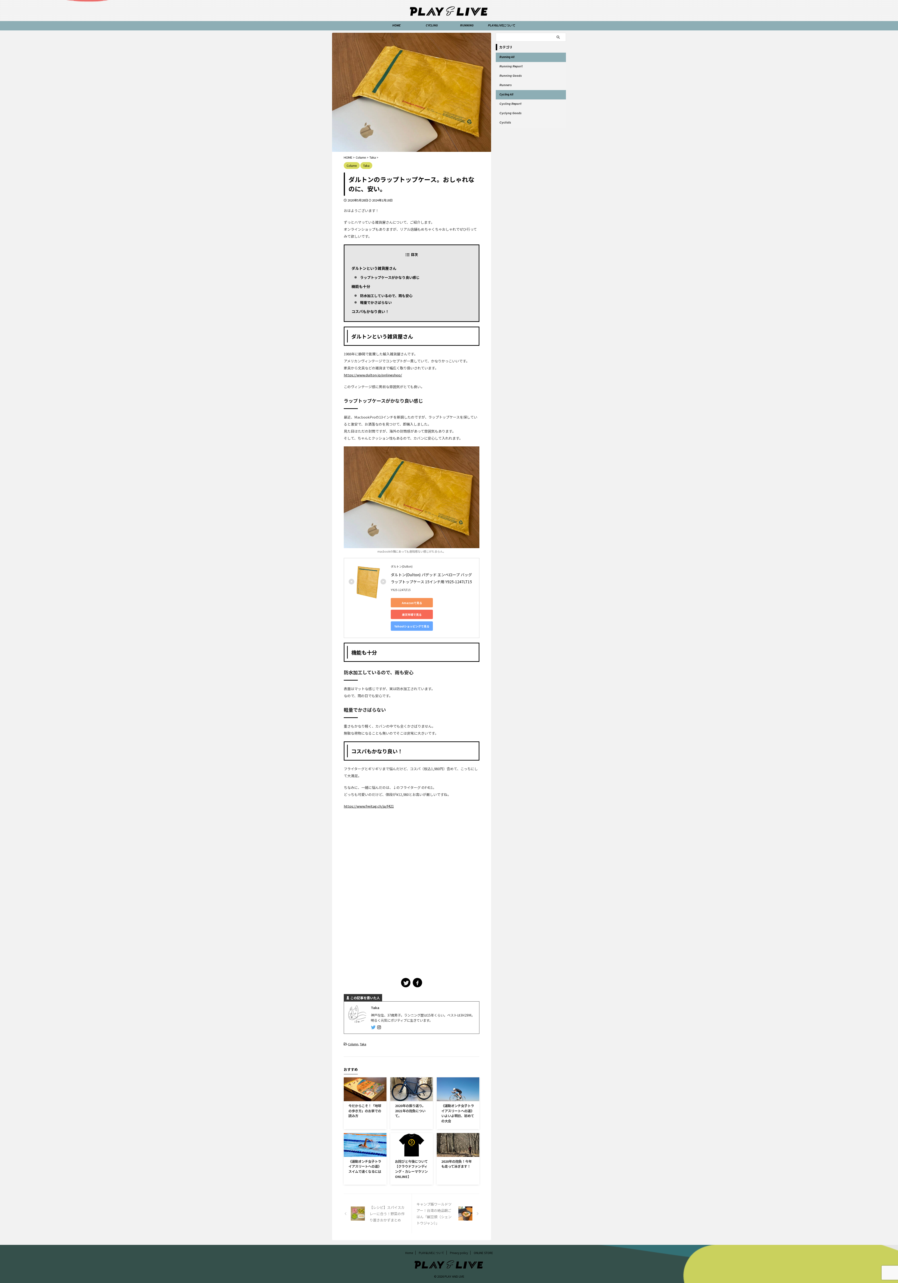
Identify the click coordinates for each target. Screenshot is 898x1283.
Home (409, 1253)
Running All (506, 57)
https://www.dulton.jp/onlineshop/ (373, 374)
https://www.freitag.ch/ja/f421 (369, 806)
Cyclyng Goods (510, 113)
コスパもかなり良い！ (370, 311)
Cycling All (506, 95)
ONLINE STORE (483, 1253)
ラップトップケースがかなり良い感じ (390, 277)
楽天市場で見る (412, 614)
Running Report (510, 67)
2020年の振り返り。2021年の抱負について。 (410, 1110)
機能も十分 (360, 286)
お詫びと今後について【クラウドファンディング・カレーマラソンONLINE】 (411, 1169)
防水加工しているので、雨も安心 (386, 295)
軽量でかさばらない (376, 302)
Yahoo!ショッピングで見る (411, 626)
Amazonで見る (412, 603)
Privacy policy (459, 1253)
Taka (363, 1044)
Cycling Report (510, 104)
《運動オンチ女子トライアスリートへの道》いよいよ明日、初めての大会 (457, 1113)
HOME (396, 26)
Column (353, 1044)
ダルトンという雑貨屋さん (373, 268)
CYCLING (432, 26)
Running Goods (510, 76)
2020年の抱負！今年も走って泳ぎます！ (456, 1164)
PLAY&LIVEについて (501, 26)
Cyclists (505, 123)
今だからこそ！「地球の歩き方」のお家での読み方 (364, 1110)
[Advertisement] (386, 854)
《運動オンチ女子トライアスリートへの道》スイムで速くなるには (364, 1166)
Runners (505, 85)
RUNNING (466, 26)
